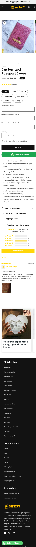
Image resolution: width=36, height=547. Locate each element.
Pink (5, 91)
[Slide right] (22, 63)
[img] (6, 264)
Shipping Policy (9, 481)
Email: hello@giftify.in (11, 493)
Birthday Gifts (8, 376)
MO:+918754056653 (10, 498)
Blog (5, 453)
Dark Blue (7, 101)
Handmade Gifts (9, 404)
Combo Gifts (8, 431)
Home (6, 449)
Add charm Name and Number (11, 114)
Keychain (7, 418)
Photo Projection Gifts (11, 427)
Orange (18, 101)
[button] (2, 7)
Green (14, 91)
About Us (7, 458)
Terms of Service (9, 471)
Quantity (4, 132)
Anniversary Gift (9, 372)
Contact (6, 462)
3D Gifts (6, 399)
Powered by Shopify (22, 546)
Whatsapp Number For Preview (11, 123)
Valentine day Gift (10, 390)
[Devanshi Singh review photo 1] (6, 288)
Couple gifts (8, 381)
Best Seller (7, 367)
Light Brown (21, 96)
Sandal (23, 91)
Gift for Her (8, 386)
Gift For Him (8, 395)
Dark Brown (8, 96)
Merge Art (7, 422)
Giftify (14, 546)
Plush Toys (7, 413)
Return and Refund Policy (12, 476)
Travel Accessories (10, 436)
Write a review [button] (18, 250)
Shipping (4, 81)
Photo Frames (8, 408)
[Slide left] (13, 63)
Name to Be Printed (8, 105)
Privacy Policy (8, 467)
